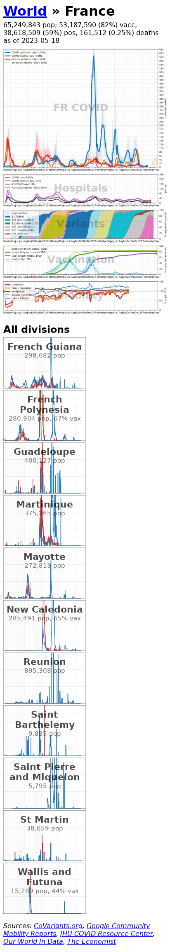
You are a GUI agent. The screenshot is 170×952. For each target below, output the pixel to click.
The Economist (91, 941)
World (25, 11)
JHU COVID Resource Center (106, 934)
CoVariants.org (58, 926)
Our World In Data (33, 941)
